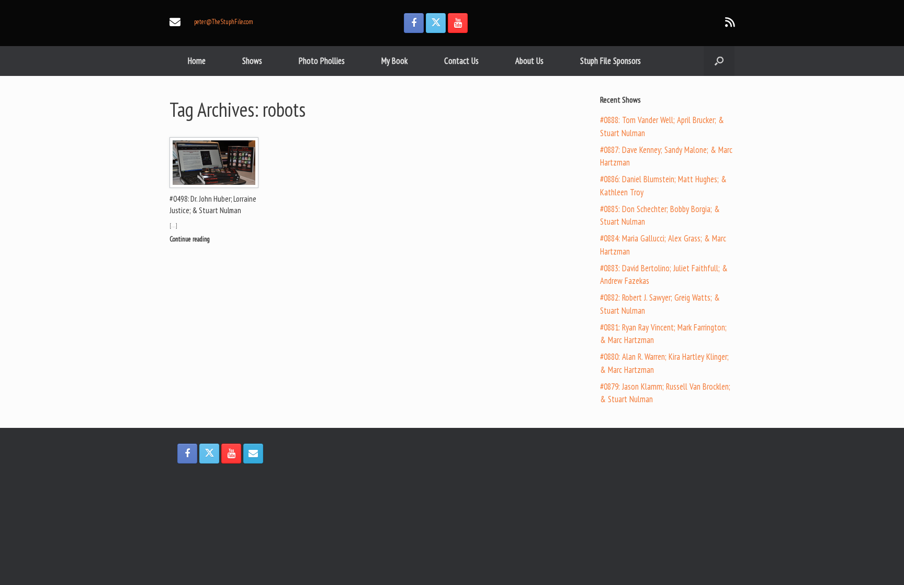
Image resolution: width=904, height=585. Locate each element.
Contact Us (461, 61)
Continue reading (190, 239)
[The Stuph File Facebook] (414, 23)
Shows (252, 61)
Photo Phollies (322, 61)
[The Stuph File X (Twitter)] (436, 23)
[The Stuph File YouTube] (458, 23)
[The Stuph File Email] (253, 453)
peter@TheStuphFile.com (223, 21)
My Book (394, 61)
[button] (719, 61)
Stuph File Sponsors (610, 61)
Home (197, 61)
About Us (529, 61)
